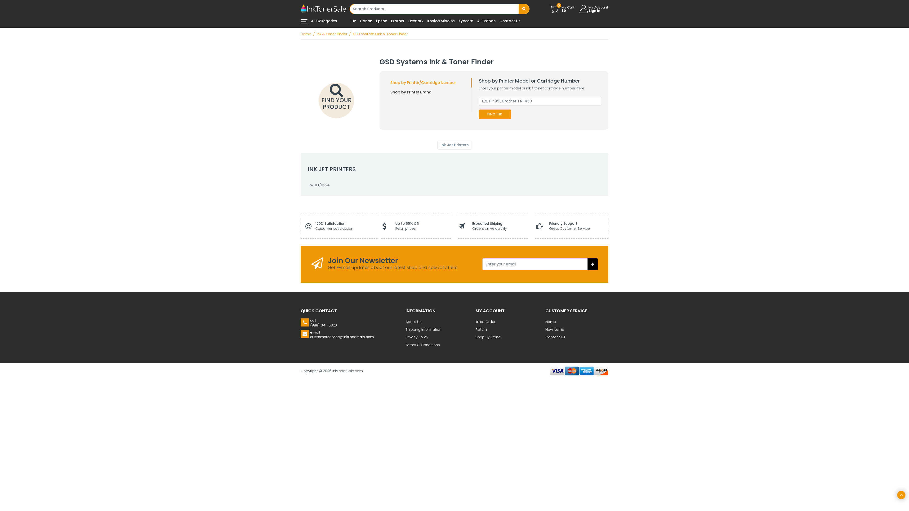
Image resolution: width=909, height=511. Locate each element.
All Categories (323, 20)
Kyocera (466, 20)
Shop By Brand (488, 337)
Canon (366, 20)
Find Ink (495, 114)
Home (550, 321)
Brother (398, 20)
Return (481, 329)
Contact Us (510, 20)
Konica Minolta (441, 20)
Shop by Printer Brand (411, 92)
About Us (413, 321)
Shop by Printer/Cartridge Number (423, 82)
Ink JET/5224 (319, 184)
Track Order (485, 321)
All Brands (486, 20)
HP (354, 20)
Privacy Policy (416, 337)
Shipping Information (423, 329)
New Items (554, 329)
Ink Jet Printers (455, 144)
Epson (381, 20)
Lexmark (415, 20)
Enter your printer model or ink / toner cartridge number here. (532, 88)
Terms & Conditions (422, 344)
